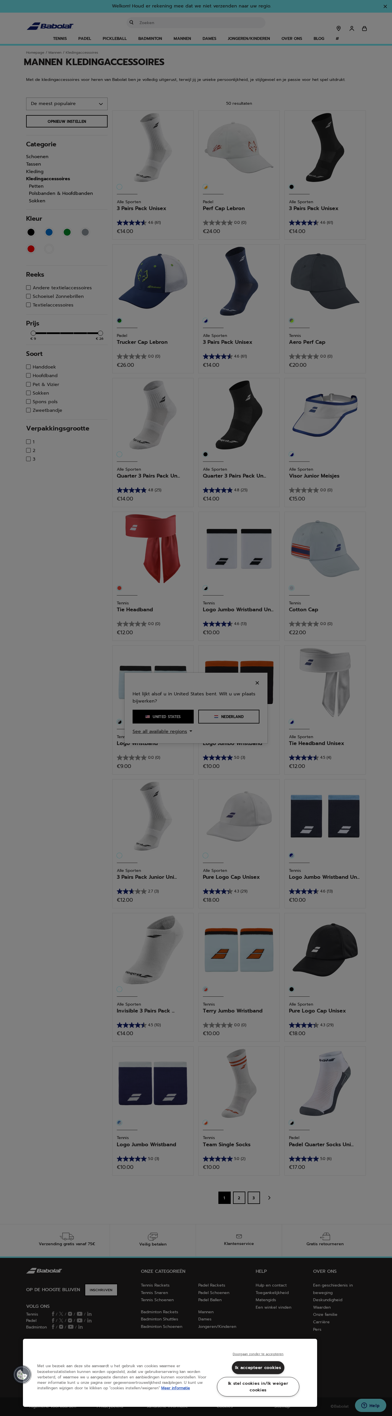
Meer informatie (175, 1388)
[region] (170, 1373)
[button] (22, 1374)
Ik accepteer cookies (258, 1367)
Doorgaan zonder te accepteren (258, 1354)
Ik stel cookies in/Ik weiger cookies (258, 1386)
